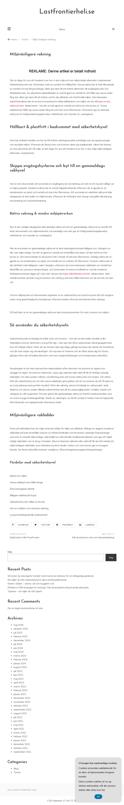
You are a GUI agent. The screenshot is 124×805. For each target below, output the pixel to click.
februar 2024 (20, 659)
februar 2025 (20, 636)
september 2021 (22, 751)
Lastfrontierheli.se (67, 11)
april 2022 (19, 728)
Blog (16, 768)
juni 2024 (18, 648)
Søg (10, 551)
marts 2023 (20, 686)
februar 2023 (20, 690)
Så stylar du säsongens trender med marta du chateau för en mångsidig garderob (51, 575)
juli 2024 (18, 644)
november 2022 (22, 701)
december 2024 (22, 640)
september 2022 (22, 709)
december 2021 (22, 744)
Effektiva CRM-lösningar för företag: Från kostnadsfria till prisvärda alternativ (48, 587)
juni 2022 (18, 721)
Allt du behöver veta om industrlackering (93, 537)
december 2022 (22, 698)
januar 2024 (20, 663)
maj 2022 (18, 725)
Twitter (45, 525)
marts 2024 (20, 655)
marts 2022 (20, 732)
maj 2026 (18, 625)
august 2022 (20, 713)
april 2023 (19, 682)
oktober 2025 (21, 628)
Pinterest (68, 525)
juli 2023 (18, 671)
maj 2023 (18, 678)
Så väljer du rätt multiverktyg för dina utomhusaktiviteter (37, 579)
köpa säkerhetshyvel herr (76, 273)
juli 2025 (18, 632)
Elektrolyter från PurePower (24, 537)
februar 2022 (20, 736)
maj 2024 (18, 651)
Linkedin (90, 525)
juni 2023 (18, 674)
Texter (17, 772)
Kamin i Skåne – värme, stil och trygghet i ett (31, 583)
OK (98, 796)
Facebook (23, 525)
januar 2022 (20, 740)
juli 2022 (18, 717)
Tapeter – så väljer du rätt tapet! (25, 591)
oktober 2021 (21, 748)
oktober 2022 (21, 705)
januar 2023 (20, 694)
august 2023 (20, 667)
